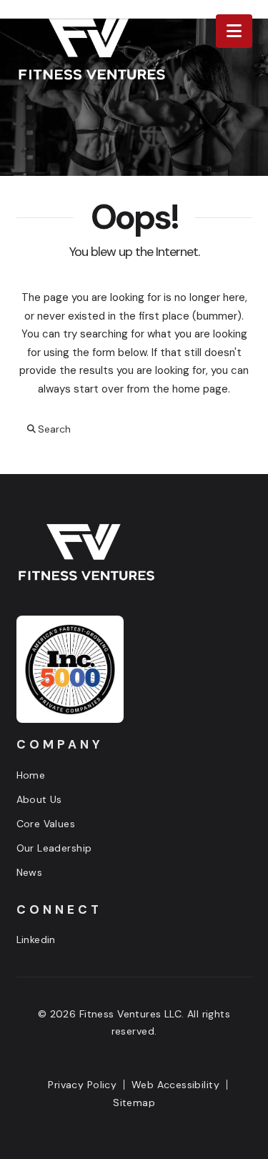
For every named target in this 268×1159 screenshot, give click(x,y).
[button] (234, 31)
